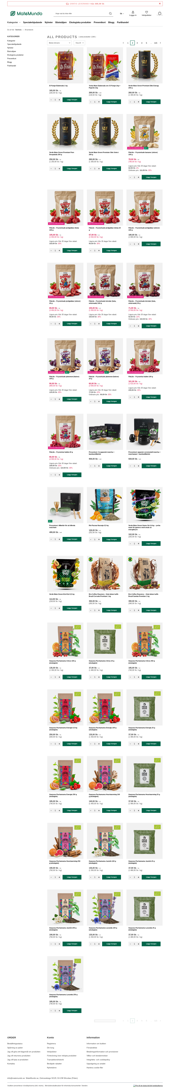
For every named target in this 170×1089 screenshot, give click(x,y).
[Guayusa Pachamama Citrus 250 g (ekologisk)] (144, 641)
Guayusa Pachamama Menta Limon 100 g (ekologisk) (104, 996)
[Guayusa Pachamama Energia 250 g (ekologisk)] (65, 774)
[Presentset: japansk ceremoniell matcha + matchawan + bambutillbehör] (144, 432)
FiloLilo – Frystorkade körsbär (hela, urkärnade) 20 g (142, 302)
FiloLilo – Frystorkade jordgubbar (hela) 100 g (64, 229)
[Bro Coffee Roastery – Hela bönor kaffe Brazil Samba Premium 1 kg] (144, 574)
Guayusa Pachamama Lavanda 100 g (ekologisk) (103, 929)
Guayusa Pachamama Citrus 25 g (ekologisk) (101, 662)
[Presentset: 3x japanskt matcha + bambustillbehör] (105, 432)
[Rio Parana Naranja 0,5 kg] (105, 505)
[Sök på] (110, 13)
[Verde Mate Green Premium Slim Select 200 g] (105, 132)
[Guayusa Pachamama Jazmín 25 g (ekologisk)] (144, 841)
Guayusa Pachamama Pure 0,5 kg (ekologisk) (101, 1062)
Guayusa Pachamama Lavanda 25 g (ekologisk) (142, 929)
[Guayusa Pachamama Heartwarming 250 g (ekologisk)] (65, 841)
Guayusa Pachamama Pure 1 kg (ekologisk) (140, 1062)
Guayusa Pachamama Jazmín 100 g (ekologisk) (102, 862)
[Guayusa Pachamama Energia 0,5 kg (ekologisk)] (65, 707)
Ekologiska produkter (80, 22)
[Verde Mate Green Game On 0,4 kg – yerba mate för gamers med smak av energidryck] (144, 505)
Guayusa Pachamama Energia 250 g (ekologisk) (63, 796)
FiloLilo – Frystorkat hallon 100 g (140, 377)
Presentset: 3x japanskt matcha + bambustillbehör (101, 453)
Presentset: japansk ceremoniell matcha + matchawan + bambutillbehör (144, 453)
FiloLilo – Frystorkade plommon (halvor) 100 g (64, 378)
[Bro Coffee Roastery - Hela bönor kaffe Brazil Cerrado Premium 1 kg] (105, 574)
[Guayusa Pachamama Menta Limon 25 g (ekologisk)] (144, 974)
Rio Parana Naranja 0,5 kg (99, 525)
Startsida (18, 30)
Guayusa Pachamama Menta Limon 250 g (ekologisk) (65, 1062)
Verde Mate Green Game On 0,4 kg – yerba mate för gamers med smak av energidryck (144, 528)
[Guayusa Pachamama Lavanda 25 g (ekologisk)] (144, 908)
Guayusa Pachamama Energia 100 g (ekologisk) (102, 729)
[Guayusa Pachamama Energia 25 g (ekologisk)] (144, 707)
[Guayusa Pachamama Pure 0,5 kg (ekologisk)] (105, 1041)
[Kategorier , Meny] (20, 22)
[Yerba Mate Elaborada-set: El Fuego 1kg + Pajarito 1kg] (105, 65)
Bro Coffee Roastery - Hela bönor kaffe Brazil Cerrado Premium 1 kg (103, 595)
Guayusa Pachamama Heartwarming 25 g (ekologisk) (144, 796)
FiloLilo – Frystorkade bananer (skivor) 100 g (143, 153)
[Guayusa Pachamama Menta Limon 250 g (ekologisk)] (65, 1041)
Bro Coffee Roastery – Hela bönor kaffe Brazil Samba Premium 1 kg (143, 595)
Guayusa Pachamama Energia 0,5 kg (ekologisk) (63, 729)
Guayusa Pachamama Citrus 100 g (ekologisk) (62, 662)
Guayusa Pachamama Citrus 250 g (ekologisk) (141, 662)
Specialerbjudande (32, 22)
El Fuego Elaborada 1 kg (58, 86)
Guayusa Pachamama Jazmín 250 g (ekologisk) (62, 929)
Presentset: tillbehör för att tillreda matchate (62, 527)
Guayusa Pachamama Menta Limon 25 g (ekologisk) (143, 996)
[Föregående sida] (123, 43)
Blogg (111, 22)
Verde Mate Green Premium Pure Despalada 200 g (61, 153)
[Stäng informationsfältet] (160, 3)
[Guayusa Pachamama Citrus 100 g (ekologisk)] (65, 641)
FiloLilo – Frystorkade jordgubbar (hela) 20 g (105, 229)
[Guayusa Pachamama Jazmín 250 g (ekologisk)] (65, 908)
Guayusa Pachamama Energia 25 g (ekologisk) (141, 729)
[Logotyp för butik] (26, 13)
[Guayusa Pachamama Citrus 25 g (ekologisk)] (105, 641)
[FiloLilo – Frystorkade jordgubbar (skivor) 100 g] (144, 208)
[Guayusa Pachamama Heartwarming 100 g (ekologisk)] (105, 774)
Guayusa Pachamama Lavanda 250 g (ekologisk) (63, 996)
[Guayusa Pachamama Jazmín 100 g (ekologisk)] (105, 841)
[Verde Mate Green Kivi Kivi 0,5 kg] (65, 574)
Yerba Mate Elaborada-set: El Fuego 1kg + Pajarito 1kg (104, 87)
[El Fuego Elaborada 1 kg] (65, 65)
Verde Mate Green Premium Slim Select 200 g (104, 153)
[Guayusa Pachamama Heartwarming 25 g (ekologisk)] (144, 774)
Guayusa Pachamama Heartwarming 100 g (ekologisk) (104, 796)
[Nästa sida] (160, 43)
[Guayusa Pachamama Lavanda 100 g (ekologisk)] (105, 908)
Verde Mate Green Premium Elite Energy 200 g (143, 87)
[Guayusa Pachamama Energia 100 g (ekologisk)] (105, 707)
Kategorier (13, 36)
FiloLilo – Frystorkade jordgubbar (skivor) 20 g (64, 302)
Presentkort (100, 22)
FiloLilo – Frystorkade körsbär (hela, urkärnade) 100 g (102, 302)
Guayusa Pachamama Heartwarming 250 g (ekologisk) (64, 862)
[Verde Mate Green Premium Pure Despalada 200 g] (65, 132)
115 (155, 43)
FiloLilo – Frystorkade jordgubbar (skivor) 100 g (144, 229)
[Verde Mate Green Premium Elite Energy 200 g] (144, 65)
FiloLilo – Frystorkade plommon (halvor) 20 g (104, 378)
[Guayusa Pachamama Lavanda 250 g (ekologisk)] (65, 974)
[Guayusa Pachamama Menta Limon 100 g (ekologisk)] (105, 974)
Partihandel (123, 22)
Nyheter (49, 22)
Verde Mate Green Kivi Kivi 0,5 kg (61, 594)
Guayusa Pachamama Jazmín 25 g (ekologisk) (141, 862)
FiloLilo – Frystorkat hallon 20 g (61, 452)
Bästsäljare (61, 22)
